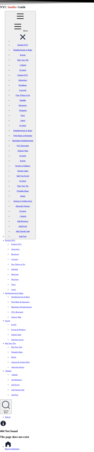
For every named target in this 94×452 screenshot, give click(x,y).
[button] (23, 41)
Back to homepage (12, 449)
